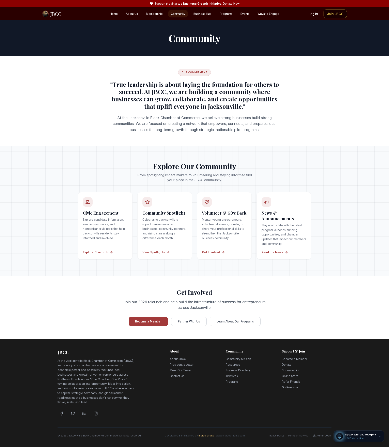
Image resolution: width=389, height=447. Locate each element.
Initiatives (232, 376)
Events (244, 13)
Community (178, 13)
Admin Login (323, 435)
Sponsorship (290, 370)
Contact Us (177, 376)
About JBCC (178, 359)
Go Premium (290, 387)
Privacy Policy (276, 435)
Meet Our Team (180, 370)
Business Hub (202, 13)
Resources (233, 364)
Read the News (272, 252)
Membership (154, 13)
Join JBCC (335, 14)
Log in (313, 14)
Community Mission (238, 359)
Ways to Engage (268, 13)
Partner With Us (189, 321)
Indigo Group (206, 435)
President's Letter (181, 364)
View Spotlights (153, 252)
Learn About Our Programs (235, 321)
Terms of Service (298, 435)
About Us (132, 13)
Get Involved (211, 252)
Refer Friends (291, 381)
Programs (226, 13)
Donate (287, 364)
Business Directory (238, 370)
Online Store (290, 376)
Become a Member (148, 321)
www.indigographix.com (230, 435)
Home (114, 13)
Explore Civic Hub (95, 252)
